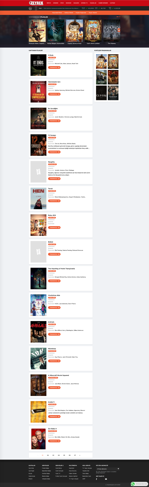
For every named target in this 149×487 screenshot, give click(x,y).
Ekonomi (68, 3)
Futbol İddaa (45, 468)
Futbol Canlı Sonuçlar (61, 476)
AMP (83, 479)
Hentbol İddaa (46, 473)
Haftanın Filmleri (68, 12)
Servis (49, 3)
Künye (30, 473)
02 (48, 455)
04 (59, 455)
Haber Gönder (103, 3)
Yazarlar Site (85, 471)
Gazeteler (71, 468)
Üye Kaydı (31, 471)
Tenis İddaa (85, 473)
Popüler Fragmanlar (81, 12)
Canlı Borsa (59, 468)
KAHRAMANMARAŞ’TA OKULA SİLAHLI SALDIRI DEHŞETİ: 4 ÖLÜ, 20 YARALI (62, 8)
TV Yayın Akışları (73, 479)
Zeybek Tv (84, 3)
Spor (62, 3)
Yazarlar (93, 3)
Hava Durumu (72, 471)
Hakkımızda (32, 476)
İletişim (112, 3)
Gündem (55, 3)
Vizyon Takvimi (93, 12)
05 (64, 455)
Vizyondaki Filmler (57, 12)
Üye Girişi (31, 468)
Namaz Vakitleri (73, 476)
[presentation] (34, 8)
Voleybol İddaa (46, 479)
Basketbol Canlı (86, 476)
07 (75, 455)
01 (42, 455)
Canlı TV (58, 473)
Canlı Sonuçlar (59, 471)
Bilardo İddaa (45, 476)
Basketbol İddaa (46, 471)
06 (69, 455)
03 (53, 455)
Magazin (76, 3)
